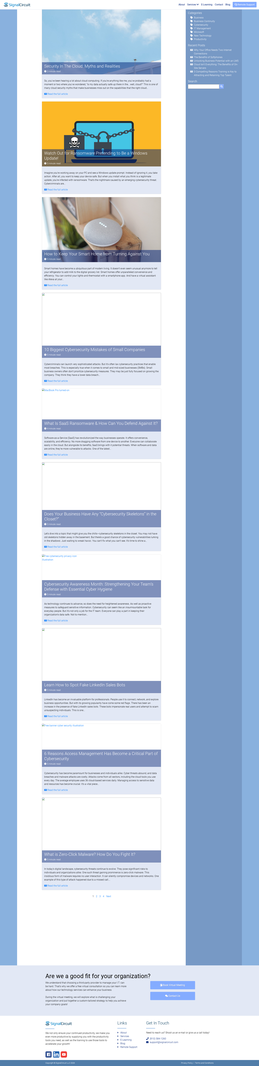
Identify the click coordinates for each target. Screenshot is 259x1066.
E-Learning (206, 4)
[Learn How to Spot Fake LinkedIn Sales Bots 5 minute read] (101, 660)
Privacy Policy (187, 1063)
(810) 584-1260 (157, 1038)
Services (124, 1036)
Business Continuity (204, 21)
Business (199, 17)
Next (108, 896)
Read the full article (57, 94)
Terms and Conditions (204, 1063)
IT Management (202, 28)
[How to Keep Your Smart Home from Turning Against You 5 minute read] (101, 229)
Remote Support (246, 4)
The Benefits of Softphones (208, 57)
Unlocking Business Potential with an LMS (216, 60)
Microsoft (199, 32)
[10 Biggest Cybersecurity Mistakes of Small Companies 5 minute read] (101, 325)
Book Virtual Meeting (173, 985)
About (182, 4)
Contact (219, 4)
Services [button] (192, 4)
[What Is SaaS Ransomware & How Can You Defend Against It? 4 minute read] (64, 409)
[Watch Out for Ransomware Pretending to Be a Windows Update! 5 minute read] (101, 133)
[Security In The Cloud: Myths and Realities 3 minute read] (101, 41)
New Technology (202, 35)
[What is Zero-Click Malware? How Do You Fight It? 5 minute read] (101, 829)
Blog (227, 4)
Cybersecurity (201, 24)
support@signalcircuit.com (163, 1042)
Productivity (200, 39)
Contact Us (174, 995)
